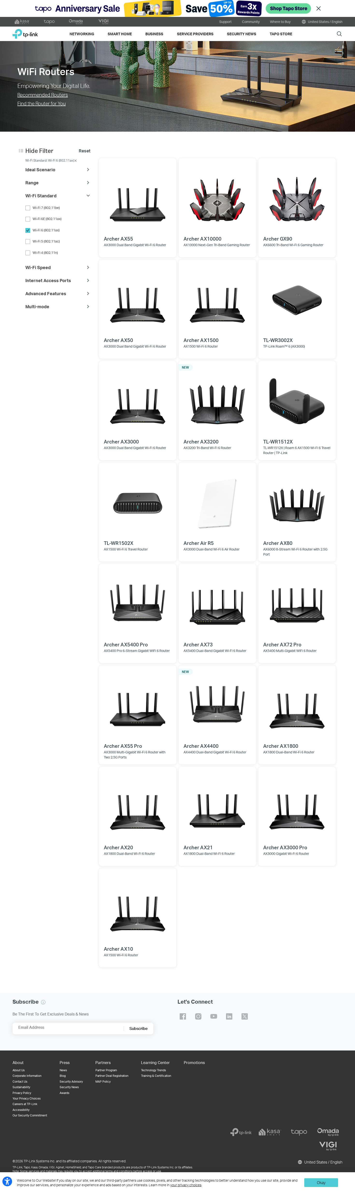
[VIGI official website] (103, 22)
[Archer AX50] (138, 298)
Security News (69, 1087)
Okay (321, 1182)
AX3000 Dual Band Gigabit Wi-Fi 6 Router (135, 245)
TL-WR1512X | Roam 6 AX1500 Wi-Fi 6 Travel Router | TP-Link (296, 450)
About (18, 1062)
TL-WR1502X (118, 543)
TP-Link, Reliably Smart (25, 32)
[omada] (327, 1132)
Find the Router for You (41, 103)
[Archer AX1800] (297, 704)
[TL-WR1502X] (138, 501)
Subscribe (138, 1028)
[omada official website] (76, 22)
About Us (19, 1070)
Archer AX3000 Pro (285, 847)
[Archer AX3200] (217, 399)
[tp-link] (241, 1132)
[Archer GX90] (297, 197)
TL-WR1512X (278, 441)
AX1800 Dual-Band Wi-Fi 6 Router (288, 752)
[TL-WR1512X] (297, 399)
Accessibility (21, 1110)
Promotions (194, 1062)
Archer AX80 (277, 543)
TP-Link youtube (213, 1016)
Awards (64, 1093)
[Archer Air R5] (217, 501)
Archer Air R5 (199, 543)
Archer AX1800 (280, 746)
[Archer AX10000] (217, 197)
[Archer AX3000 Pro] (297, 805)
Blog (63, 1076)
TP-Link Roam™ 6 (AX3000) (284, 346)
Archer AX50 (118, 340)
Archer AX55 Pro (123, 746)
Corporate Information (27, 1076)
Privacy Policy (22, 1093)
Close (318, 9)
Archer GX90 (277, 239)
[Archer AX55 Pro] (138, 704)
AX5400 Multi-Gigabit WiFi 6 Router (290, 651)
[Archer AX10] (138, 907)
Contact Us (20, 1081)
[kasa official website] (22, 22)
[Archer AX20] (138, 805)
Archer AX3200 (201, 441)
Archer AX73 (198, 644)
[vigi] (327, 1146)
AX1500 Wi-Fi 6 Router (201, 346)
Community (251, 22)
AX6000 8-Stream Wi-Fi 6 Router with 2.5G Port (295, 551)
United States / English (324, 22)
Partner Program (106, 1070)
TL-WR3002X (278, 340)
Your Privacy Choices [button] (27, 1098)
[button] (58, 169)
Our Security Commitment (30, 1115)
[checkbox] (58, 208)
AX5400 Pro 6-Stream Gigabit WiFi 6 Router (137, 651)
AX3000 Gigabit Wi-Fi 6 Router (286, 853)
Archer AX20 (118, 847)
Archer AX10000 (202, 239)
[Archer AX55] (138, 197)
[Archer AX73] (217, 602)
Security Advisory (71, 1081)
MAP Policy (103, 1081)
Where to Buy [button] (280, 22)
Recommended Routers (42, 95)
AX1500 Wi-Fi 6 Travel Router (126, 549)
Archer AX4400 (201, 746)
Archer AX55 (118, 239)
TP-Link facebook (183, 1016)
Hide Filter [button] (39, 150)
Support (225, 22)
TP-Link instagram (198, 1016)
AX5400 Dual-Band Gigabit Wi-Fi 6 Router (215, 651)
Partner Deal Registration (111, 1076)
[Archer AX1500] (217, 298)
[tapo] (298, 1132)
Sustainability (21, 1087)
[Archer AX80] (297, 501)
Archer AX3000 (121, 441)
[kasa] (270, 1132)
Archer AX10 (118, 949)
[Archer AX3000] (138, 399)
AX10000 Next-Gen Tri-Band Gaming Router (217, 245)
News (63, 1070)
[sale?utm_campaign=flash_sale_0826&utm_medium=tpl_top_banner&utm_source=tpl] (177, 8)
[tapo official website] (49, 22)
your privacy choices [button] (185, 1185)
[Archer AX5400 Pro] (138, 602)
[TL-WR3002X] (297, 298)
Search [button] (339, 33)
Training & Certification (156, 1076)
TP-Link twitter (244, 1016)
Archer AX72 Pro (282, 644)
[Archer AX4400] (217, 704)
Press (65, 1062)
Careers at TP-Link (25, 1104)
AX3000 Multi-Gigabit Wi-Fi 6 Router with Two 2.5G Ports (134, 754)
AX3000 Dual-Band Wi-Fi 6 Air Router (212, 549)
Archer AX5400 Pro (126, 644)
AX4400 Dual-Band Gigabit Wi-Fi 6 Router (215, 752)
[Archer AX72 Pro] (297, 602)
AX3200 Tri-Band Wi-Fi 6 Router (207, 448)
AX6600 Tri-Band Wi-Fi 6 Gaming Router (293, 245)
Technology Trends (153, 1070)
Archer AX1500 (201, 340)
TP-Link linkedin (229, 1016)
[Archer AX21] (217, 805)
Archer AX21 (198, 847)
